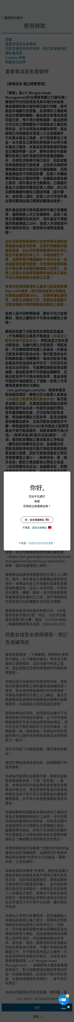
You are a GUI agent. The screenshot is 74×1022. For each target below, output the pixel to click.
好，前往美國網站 (34, 519)
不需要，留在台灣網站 (35, 527)
